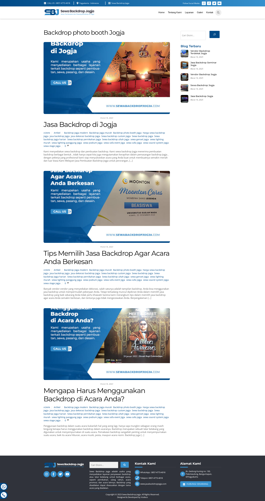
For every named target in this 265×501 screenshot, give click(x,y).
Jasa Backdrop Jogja (201, 96)
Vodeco (144, 497)
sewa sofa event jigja (114, 142)
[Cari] (214, 34)
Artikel (57, 132)
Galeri (200, 12)
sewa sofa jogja (134, 142)
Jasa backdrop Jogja (60, 136)
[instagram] (47, 473)
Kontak (209, 12)
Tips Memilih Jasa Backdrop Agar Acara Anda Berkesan (106, 257)
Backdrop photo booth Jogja (127, 132)
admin (47, 133)
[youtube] (67, 473)
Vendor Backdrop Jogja (203, 74)
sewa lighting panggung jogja (67, 142)
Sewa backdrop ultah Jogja (115, 139)
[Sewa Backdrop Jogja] (69, 14)
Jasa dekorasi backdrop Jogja (85, 136)
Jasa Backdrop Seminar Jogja (203, 63)
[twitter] (60, 473)
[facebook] (53, 473)
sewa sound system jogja (156, 142)
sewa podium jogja (92, 142)
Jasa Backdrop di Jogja (80, 124)
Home (161, 12)
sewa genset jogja (140, 139)
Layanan (189, 12)
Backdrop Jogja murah (100, 132)
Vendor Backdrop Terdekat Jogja (200, 52)
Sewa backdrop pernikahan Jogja (84, 139)
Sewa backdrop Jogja (142, 136)
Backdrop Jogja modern (76, 132)
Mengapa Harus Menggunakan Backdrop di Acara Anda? (94, 394)
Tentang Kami (175, 12)
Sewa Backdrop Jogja (202, 85)
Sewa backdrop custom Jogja (116, 136)
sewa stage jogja (52, 146)
